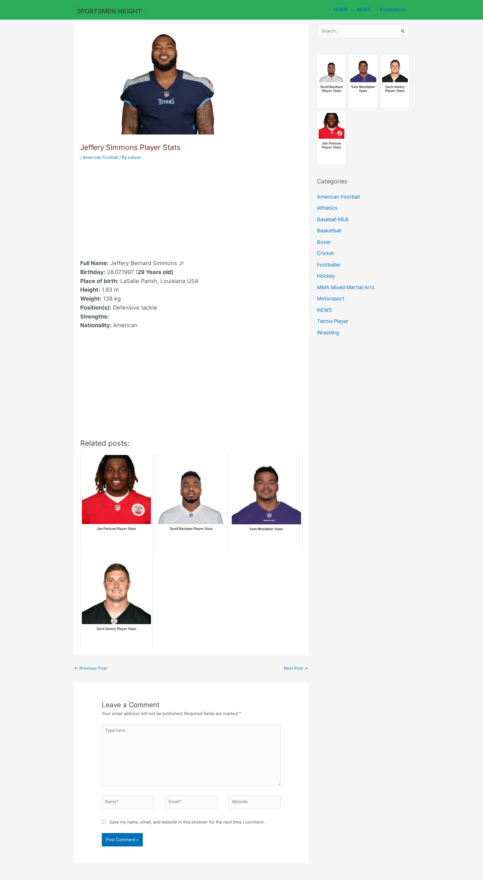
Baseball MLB (333, 219)
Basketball (329, 230)
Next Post (296, 668)
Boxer (324, 242)
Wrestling (328, 333)
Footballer (329, 265)
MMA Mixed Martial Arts (345, 287)
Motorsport (330, 298)
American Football (100, 157)
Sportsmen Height (109, 11)
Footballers (392, 9)
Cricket (325, 253)
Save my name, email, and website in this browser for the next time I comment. (187, 822)
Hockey (326, 276)
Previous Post (90, 668)
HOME (341, 9)
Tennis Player (333, 321)
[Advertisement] (127, 208)
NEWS (364, 9)
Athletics (327, 208)
